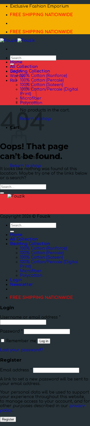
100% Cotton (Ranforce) (43, 75)
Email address (16, 370)
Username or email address (30, 317)
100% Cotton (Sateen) (41, 85)
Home (16, 62)
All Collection (24, 66)
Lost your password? (21, 350)
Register (8, 419)
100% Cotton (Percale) (42, 80)
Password (11, 331)
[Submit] (2, 193)
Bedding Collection (30, 71)
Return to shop (25, 166)
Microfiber (31, 271)
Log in (44, 341)
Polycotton (31, 103)
